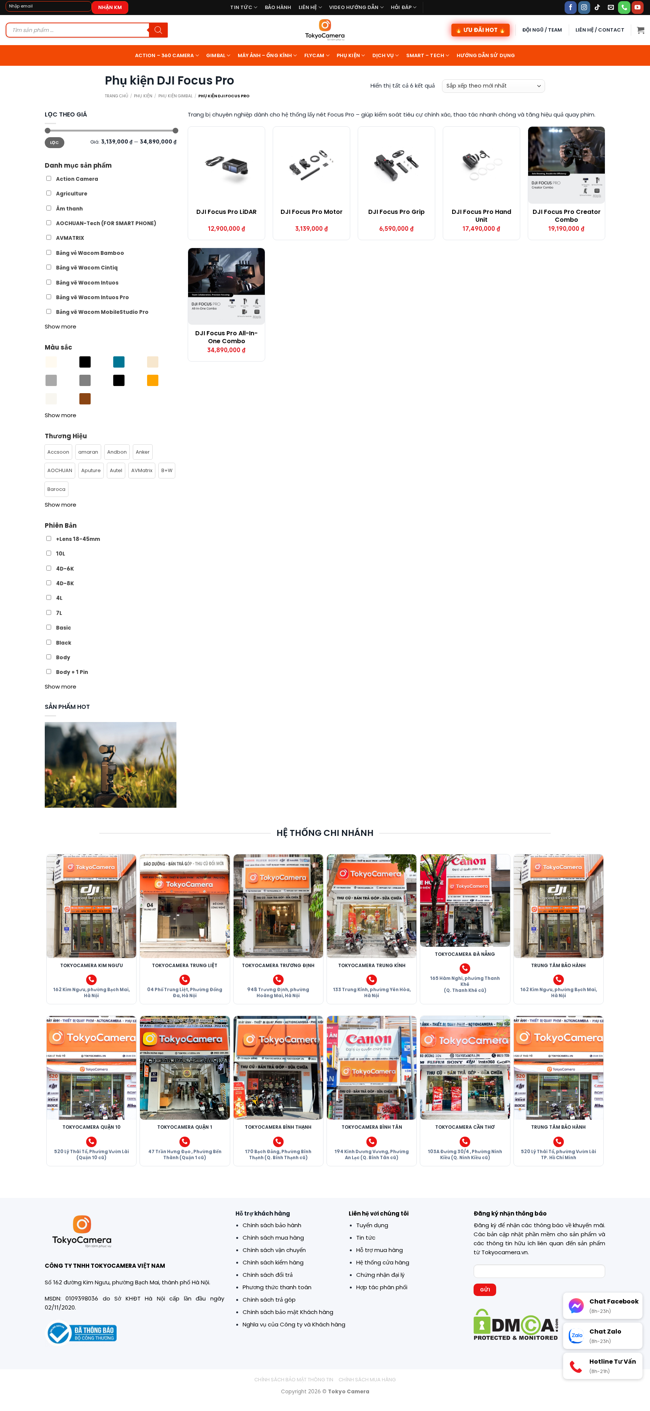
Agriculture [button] (71, 193)
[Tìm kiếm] (158, 30)
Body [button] (63, 657)
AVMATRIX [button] (70, 238)
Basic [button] (63, 627)
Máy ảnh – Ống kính (265, 55)
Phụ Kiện (143, 96)
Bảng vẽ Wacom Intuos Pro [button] (92, 297)
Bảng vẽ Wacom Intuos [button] (87, 282)
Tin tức (241, 7)
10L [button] (60, 553)
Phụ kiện (348, 55)
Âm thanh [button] (69, 208)
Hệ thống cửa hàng (382, 1262)
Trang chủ (116, 96)
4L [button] (59, 598)
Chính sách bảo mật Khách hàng (288, 1312)
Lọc (54, 142)
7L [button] (59, 612)
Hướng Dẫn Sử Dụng (486, 55)
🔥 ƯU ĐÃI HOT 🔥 (480, 30)
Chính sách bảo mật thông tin (293, 1379)
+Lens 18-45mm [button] (78, 539)
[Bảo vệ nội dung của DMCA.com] (516, 1324)
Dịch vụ (383, 55)
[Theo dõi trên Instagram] (584, 7)
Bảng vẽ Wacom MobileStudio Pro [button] (102, 312)
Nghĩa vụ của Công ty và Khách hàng (294, 1324)
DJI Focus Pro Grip (396, 212)
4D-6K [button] (65, 568)
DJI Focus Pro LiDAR (226, 212)
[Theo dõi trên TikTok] (597, 7)
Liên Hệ (308, 7)
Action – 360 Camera (164, 55)
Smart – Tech (425, 55)
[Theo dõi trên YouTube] (638, 7)
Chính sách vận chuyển (274, 1250)
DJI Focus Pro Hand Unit (481, 216)
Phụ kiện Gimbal (175, 96)
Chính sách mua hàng (273, 1237)
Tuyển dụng (372, 1225)
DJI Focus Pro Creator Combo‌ (567, 216)
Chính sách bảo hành (272, 1225)
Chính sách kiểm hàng (273, 1262)
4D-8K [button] (65, 583)
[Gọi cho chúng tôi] (624, 7)
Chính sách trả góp (269, 1300)
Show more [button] (60, 326)
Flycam (314, 55)
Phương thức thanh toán (277, 1287)
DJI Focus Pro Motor (312, 212)
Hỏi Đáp (401, 7)
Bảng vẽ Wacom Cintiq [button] (87, 267)
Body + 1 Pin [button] (72, 672)
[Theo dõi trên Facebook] (571, 7)
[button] (640, 30)
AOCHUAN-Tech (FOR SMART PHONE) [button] (106, 223)
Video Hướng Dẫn (353, 7)
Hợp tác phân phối (381, 1287)
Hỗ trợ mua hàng (379, 1250)
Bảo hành (278, 7)
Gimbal (215, 55)
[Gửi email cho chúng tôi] (611, 7)
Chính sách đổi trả (268, 1275)
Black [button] (63, 642)
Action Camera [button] (77, 179)
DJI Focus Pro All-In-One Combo (226, 337)
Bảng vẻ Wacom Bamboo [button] (90, 252)
